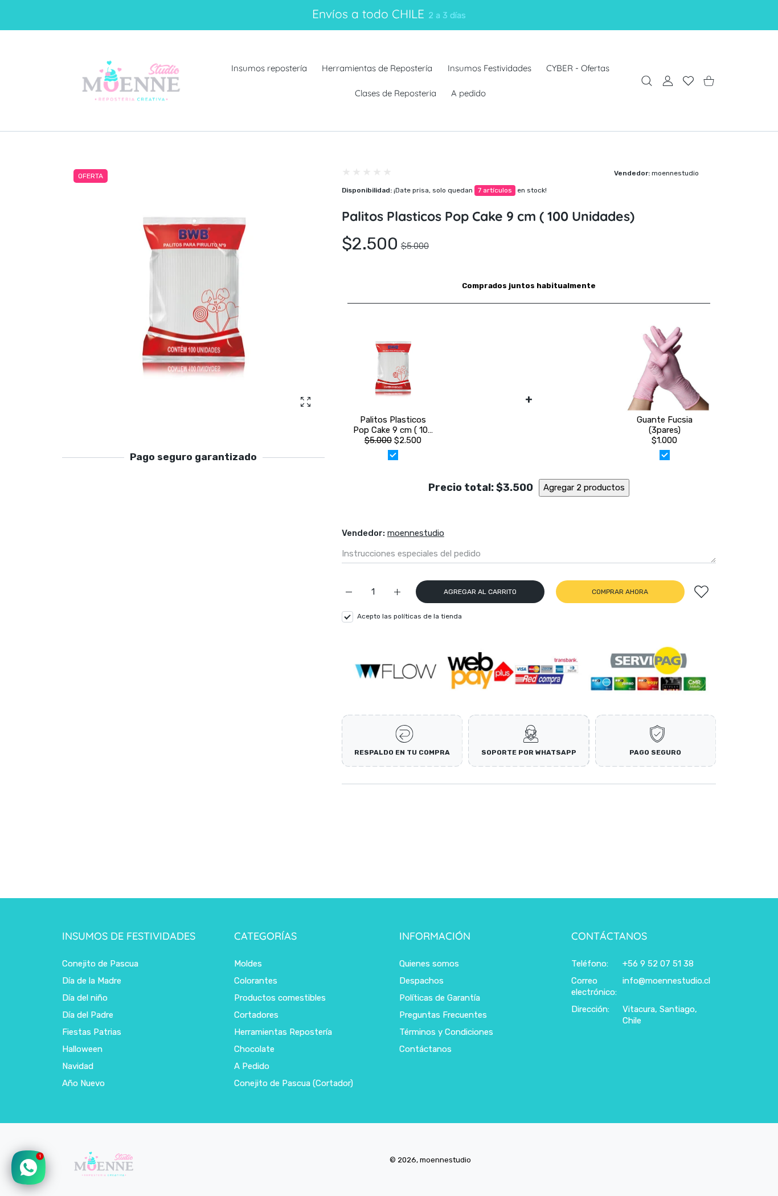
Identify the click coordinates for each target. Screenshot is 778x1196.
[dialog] (646, 80)
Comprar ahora (620, 592)
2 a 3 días (447, 15)
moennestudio (675, 173)
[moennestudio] (130, 81)
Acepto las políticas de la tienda (409, 616)
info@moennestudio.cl (666, 981)
